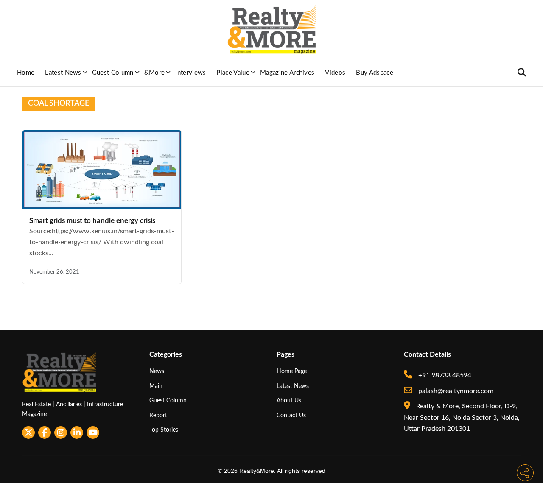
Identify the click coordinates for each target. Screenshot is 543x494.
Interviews (190, 73)
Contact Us (291, 415)
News (156, 371)
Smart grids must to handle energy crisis (92, 220)
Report (158, 415)
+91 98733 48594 (444, 375)
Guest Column (113, 73)
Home (25, 73)
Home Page (292, 371)
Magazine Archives (287, 73)
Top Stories (163, 430)
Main (155, 386)
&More (154, 73)
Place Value (232, 73)
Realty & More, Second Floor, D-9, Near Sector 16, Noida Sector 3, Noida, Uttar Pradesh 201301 (462, 417)
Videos (335, 73)
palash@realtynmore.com (455, 391)
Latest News (63, 73)
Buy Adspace (374, 73)
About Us (289, 400)
